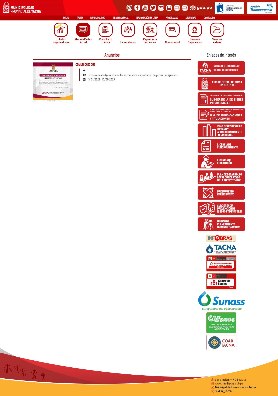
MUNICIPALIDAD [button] (97, 17)
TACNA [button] (80, 17)
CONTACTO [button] (209, 17)
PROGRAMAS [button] (172, 17)
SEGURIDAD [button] (191, 17)
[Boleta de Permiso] (185, 7)
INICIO (66, 17)
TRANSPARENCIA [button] (120, 17)
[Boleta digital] (177, 7)
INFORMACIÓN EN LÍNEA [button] (147, 17)
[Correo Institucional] (161, 7)
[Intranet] (169, 7)
